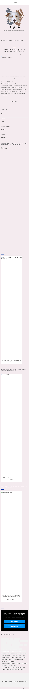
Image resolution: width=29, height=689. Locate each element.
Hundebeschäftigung (16, 649)
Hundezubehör (4, 137)
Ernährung (3, 124)
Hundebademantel (15, 647)
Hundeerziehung (5, 651)
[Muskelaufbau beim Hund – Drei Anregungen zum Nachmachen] (14, 65)
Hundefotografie (14, 651)
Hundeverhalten (5, 657)
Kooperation (4, 661)
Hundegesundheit (5, 653)
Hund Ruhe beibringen (6, 659)
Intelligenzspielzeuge (18, 659)
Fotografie (3, 134)
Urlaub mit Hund (10, 669)
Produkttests (3, 116)
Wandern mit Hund (19, 669)
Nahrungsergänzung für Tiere (8, 663)
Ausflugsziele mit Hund (5, 126)
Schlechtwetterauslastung (8, 667)
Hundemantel (23, 653)
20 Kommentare (14, 101)
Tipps (23, 667)
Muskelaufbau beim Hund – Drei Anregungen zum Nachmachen (14, 50)
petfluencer (24, 663)
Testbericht (18, 667)
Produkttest (4, 665)
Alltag (2, 113)
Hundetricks (22, 655)
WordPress (17, 682)
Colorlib (26, 681)
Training (14, 46)
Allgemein (3, 129)
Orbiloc (18, 663)
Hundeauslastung (6, 647)
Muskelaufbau (12, 661)
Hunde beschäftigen (6, 649)
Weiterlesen (14, 98)
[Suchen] (27, 2)
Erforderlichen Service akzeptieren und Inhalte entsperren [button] (14, 626)
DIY (2, 131)
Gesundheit (3, 118)
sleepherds (21, 54)
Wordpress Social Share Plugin (9, 688)
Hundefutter (22, 651)
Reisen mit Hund (12, 665)
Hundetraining (15, 655)
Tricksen (4, 669)
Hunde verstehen (14, 657)
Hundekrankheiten (15, 653)
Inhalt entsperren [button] (14, 621)
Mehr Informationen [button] (14, 618)
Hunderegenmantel (6, 655)
